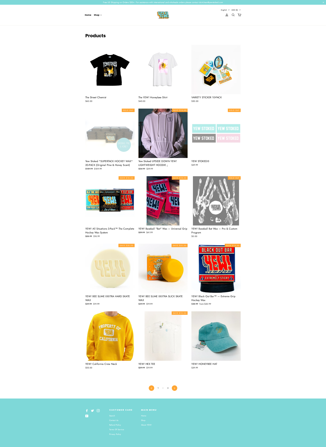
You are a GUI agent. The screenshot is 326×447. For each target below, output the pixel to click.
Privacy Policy (115, 434)
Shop (97, 15)
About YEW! (146, 425)
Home (88, 15)
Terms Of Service (116, 429)
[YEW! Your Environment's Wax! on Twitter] (92, 410)
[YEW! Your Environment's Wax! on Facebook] (86, 410)
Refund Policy (115, 425)
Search (112, 415)
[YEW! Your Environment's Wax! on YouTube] (86, 416)
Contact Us (113, 420)
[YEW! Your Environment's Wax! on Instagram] (98, 410)
